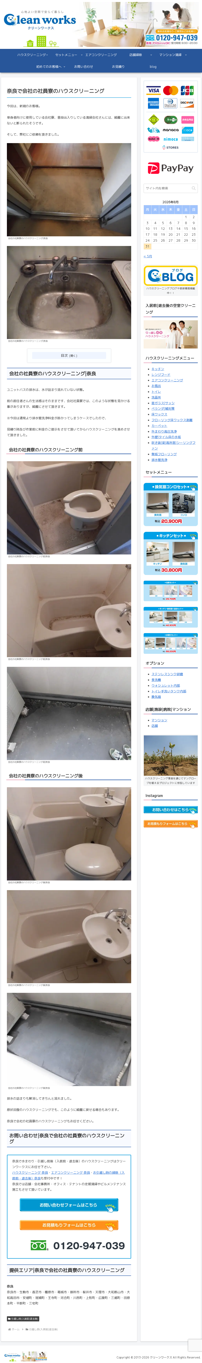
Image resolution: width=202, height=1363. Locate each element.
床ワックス (159, 414)
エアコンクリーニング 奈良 (70, 1172)
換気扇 (156, 697)
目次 (64, 355)
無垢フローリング (164, 454)
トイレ (156, 391)
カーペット (159, 426)
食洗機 (156, 680)
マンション (159, 720)
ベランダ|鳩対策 (163, 408)
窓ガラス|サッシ (163, 403)
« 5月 (148, 256)
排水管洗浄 (159, 460)
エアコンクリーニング (167, 380)
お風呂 (156, 386)
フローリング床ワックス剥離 (172, 420)
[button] (193, 188)
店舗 (155, 726)
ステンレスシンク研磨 (167, 674)
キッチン (158, 369)
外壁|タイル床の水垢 (166, 437)
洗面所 (156, 397)
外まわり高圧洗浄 (164, 431)
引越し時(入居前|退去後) (24, 1318)
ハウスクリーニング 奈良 (30, 1172)
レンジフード (161, 375)
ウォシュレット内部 (166, 685)
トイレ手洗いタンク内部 (169, 691)
